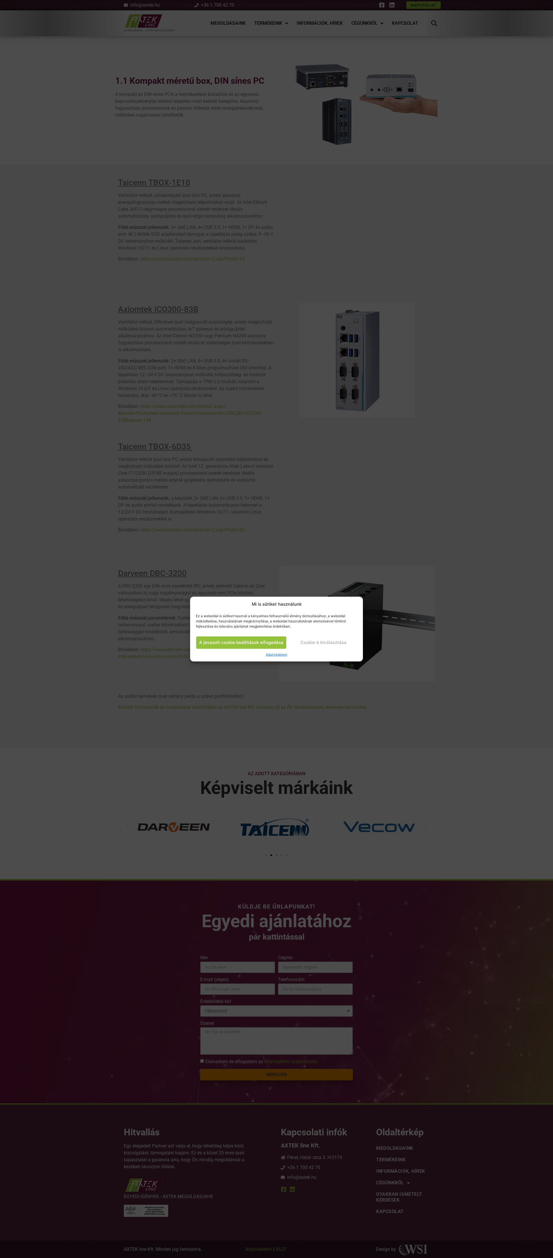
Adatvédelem (276, 654)
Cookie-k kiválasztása (323, 642)
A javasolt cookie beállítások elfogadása (241, 642)
